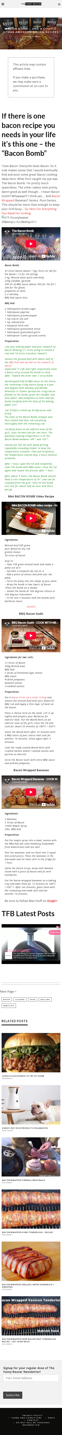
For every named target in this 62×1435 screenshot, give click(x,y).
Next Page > (8, 991)
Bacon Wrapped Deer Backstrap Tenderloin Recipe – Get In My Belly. (29, 1340)
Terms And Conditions (26, 1418)
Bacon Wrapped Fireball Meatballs (23, 1180)
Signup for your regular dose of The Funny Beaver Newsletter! (28, 1370)
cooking (20, 999)
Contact (33, 1420)
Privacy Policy (33, 1415)
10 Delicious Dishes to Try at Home (23, 1076)
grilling (45, 999)
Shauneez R (7, 1078)
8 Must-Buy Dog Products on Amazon (25, 1128)
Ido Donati (26, 36)
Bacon (38, 36)
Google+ (52, 901)
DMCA (51, 1418)
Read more (55, 932)
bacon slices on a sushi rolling (29, 697)
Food (32, 999)
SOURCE (31, 606)
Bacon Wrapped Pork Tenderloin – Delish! (27, 1232)
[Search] (59, 4)
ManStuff (8, 1006)
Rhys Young (7, 1130)
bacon (6, 999)
